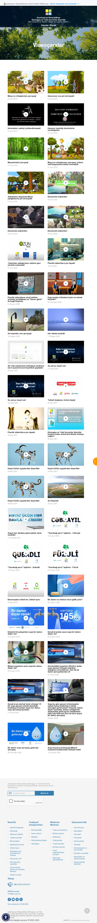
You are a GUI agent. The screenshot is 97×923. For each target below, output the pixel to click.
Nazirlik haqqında (16, 828)
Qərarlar (77, 844)
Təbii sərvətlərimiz (60, 830)
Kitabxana (56, 837)
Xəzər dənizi (36, 833)
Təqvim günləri (58, 844)
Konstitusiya (79, 828)
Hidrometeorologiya (39, 840)
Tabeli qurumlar (16, 838)
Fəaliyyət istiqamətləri (36, 823)
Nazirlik (12, 822)
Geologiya (35, 844)
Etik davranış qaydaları (15, 863)
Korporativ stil (15, 859)
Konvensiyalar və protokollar (80, 849)
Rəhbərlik (13, 831)
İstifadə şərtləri (59, 847)
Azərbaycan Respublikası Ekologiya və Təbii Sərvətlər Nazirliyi (48, 18)
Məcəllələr (78, 831)
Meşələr (34, 837)
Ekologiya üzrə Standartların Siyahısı (15, 853)
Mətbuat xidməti (16, 834)
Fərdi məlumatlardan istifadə (58, 852)
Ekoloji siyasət (58, 833)
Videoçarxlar (57, 840)
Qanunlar (77, 834)
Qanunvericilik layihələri (79, 863)
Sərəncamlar (79, 841)
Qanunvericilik (79, 822)
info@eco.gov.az (14, 894)
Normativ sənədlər (81, 853)
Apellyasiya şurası (17, 844)
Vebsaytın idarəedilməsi (58, 859)
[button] (5, 917)
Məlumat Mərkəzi (55, 823)
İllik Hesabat (15, 841)
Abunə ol (44, 793)
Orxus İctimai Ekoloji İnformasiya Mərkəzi (17, 869)
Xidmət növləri (15, 875)
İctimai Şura (14, 848)
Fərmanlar (78, 838)
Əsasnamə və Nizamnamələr (79, 858)
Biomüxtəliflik (36, 830)
